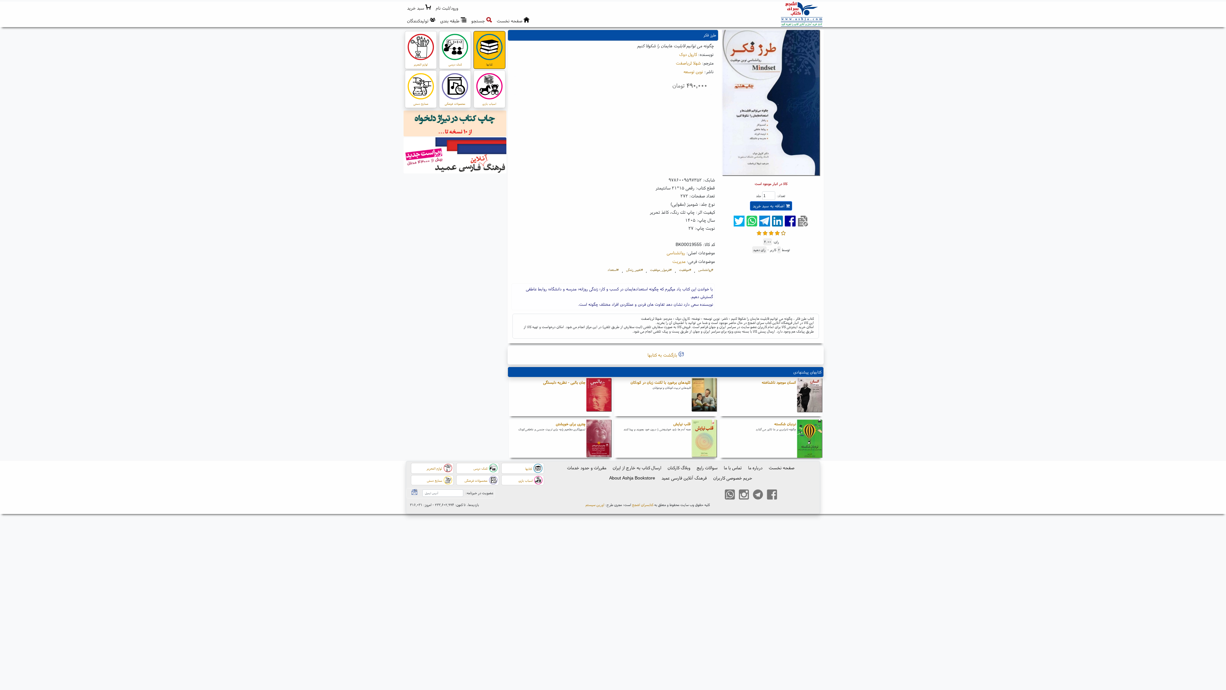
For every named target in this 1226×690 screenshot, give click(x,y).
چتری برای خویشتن (570, 423)
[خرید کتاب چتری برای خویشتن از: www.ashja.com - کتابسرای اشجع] (599, 438)
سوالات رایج (707, 467)
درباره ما (755, 467)
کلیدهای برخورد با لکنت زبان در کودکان (661, 382)
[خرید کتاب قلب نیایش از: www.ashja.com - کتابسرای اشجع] (704, 438)
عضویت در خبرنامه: (479, 492)
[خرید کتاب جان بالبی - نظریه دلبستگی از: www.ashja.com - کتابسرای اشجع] (599, 397)
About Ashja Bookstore (632, 478)
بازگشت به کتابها (662, 355)
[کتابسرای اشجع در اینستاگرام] (744, 495)
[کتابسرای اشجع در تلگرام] (758, 495)
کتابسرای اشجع (642, 504)
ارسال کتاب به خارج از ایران (637, 467)
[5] (783, 232)
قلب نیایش (682, 423)
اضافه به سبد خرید (769, 206)
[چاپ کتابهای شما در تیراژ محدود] (455, 124)
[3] (771, 232)
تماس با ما (733, 467)
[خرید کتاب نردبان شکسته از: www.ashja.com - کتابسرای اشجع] (809, 438)
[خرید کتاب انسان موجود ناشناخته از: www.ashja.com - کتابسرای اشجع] (809, 397)
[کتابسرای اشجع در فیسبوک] (772, 495)
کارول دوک (688, 54)
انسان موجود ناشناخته (779, 382)
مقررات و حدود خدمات (586, 467)
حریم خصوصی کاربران (732, 478)
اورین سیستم (595, 504)
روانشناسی (676, 252)
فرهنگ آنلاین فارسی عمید (684, 478)
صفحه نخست (781, 467)
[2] (765, 232)
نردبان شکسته (785, 423)
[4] (777, 232)
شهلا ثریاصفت (688, 63)
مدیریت (678, 261)
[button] (447, 8)
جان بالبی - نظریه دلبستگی (564, 382)
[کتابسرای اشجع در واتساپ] (729, 495)
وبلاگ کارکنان (679, 467)
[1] (759, 232)
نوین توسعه (693, 71)
